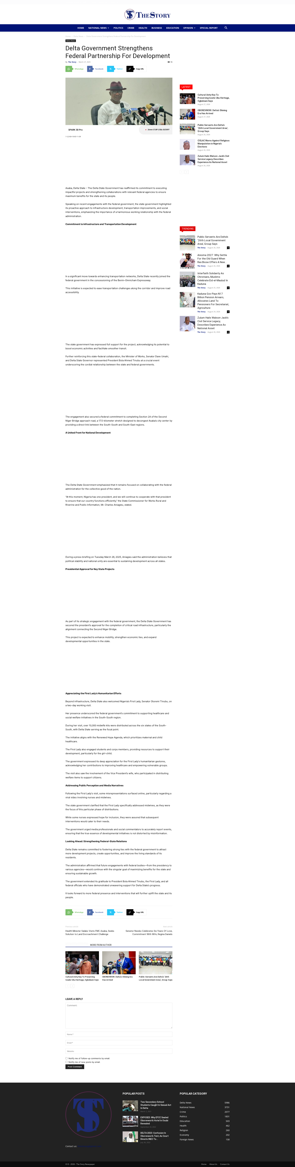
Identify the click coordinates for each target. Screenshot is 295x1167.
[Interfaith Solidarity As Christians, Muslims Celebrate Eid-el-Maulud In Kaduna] (187, 279)
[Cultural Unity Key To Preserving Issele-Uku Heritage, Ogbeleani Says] (82, 962)
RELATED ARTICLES (77, 945)
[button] (226, 28)
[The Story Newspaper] (147, 14)
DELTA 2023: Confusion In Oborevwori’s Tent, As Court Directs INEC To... (154, 1136)
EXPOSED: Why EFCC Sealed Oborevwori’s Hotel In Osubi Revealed (154, 1120)
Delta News (78, 36)
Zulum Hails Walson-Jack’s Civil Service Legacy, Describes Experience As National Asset (213, 159)
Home (94, 2)
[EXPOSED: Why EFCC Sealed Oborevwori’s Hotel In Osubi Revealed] (130, 1121)
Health (143, 27)
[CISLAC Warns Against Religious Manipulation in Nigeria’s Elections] (187, 144)
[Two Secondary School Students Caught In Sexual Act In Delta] (130, 1105)
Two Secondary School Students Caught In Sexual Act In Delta (155, 1105)
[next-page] (72, 986)
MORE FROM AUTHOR (101, 945)
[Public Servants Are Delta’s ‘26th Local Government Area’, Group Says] (155, 962)
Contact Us (114, 2)
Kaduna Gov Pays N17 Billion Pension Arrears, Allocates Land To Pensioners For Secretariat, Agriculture (213, 300)
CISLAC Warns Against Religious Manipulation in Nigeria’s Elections (214, 143)
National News (97, 27)
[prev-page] (67, 986)
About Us (103, 2)
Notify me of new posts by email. (84, 1062)
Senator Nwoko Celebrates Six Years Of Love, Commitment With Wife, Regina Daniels (149, 933)
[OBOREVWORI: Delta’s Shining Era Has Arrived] (119, 962)
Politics (118, 27)
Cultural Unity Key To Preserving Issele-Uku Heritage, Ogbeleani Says (213, 98)
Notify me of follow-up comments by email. (89, 1058)
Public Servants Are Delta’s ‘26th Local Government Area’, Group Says (213, 128)
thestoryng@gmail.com (89, 1146)
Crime (131, 27)
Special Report (209, 27)
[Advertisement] (118, 163)
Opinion (188, 27)
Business (156, 27)
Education (172, 27)
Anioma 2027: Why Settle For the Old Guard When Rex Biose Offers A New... (212, 259)
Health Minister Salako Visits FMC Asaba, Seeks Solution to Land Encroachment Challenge (89, 933)
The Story (72, 62)
